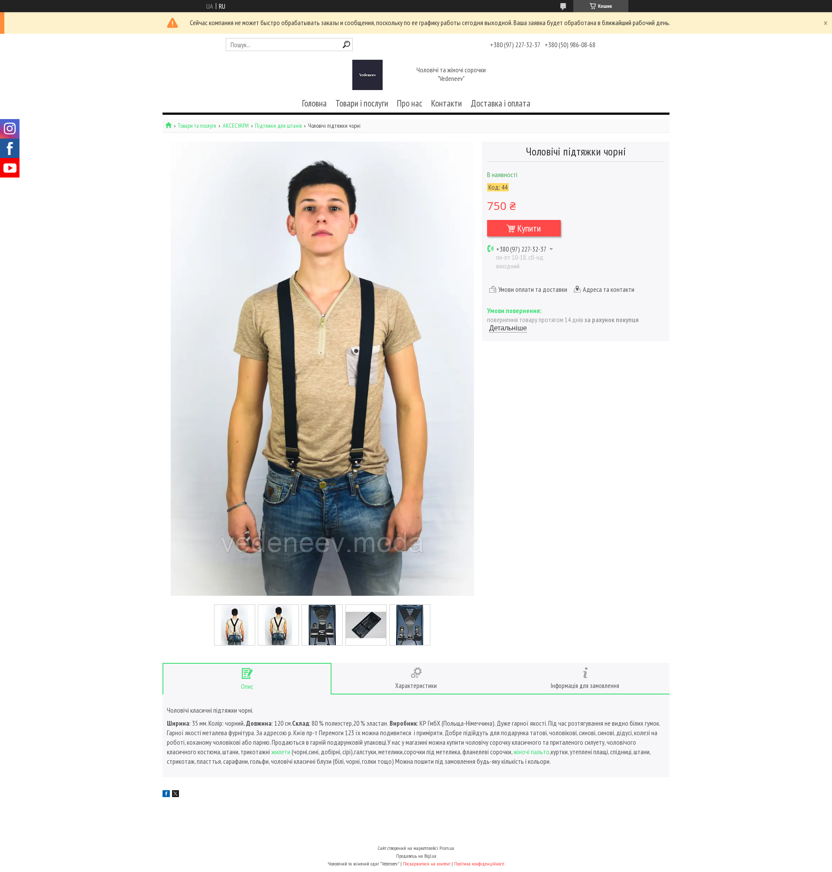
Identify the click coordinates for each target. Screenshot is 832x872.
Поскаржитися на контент (426, 863)
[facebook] (166, 794)
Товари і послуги (361, 103)
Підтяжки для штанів (278, 125)
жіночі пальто (531, 751)
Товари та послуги (197, 125)
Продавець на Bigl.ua (416, 856)
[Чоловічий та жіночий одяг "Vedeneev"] (367, 75)
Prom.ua (446, 848)
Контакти (446, 103)
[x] (175, 794)
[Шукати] (346, 44)
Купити (529, 228)
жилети (280, 751)
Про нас (409, 103)
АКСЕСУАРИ (236, 125)
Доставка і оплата (500, 103)
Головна (314, 103)
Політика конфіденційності (479, 863)
